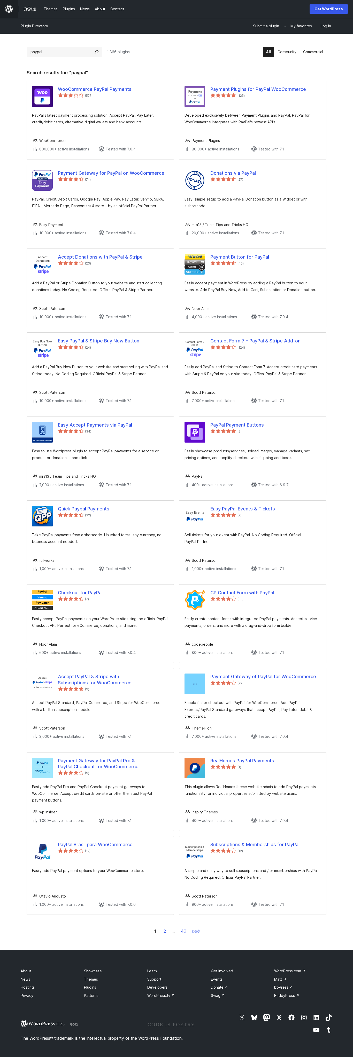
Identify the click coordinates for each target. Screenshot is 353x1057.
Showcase (93, 971)
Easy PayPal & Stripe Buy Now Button (98, 340)
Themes (91, 979)
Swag (218, 995)
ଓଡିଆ (74, 1024)
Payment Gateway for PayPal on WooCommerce (111, 173)
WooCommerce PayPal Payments (95, 89)
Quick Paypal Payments (83, 508)
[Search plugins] (96, 52)
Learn (152, 971)
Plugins (90, 987)
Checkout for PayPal (80, 592)
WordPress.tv (161, 995)
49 (183, 931)
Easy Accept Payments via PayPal (95, 425)
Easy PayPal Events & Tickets (242, 508)
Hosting (27, 987)
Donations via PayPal (233, 173)
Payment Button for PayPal (239, 257)
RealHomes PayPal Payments (242, 760)
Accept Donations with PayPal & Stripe (100, 257)
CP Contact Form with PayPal (242, 592)
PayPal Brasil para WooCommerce (95, 844)
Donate (219, 987)
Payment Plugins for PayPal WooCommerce (258, 89)
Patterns (91, 995)
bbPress (283, 987)
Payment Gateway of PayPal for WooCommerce (263, 676)
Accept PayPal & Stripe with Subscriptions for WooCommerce (95, 679)
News (25, 979)
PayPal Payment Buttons (237, 425)
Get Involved (222, 971)
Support (154, 979)
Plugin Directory (34, 26)
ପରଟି (196, 931)
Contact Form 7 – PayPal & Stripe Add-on (255, 340)
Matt (280, 979)
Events (216, 979)
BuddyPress (286, 995)
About (26, 971)
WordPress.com (289, 971)
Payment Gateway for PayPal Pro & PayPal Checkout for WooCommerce (98, 763)
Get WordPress (328, 9)
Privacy (27, 995)
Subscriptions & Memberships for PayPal (255, 844)
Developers (157, 987)
